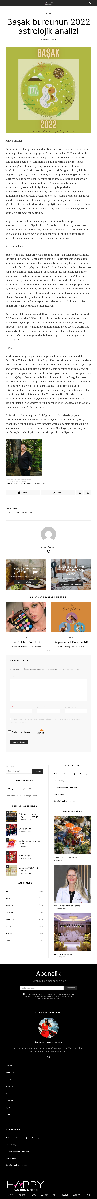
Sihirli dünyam (25, 855)
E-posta (41, 707)
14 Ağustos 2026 (60, 909)
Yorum (12, 677)
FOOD (26, 565)
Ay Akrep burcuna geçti (15, 789)
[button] (46, 651)
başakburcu (27, 512)
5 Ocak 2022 (55, 39)
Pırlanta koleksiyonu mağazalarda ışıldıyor (29, 815)
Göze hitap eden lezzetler (17, 796)
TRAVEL (9, 940)
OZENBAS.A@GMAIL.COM (14, 484)
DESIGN (9, 912)
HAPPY (9, 933)
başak (17, 512)
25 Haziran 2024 (36, 647)
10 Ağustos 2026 (60, 957)
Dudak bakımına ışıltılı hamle (29, 842)
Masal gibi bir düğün (63, 954)
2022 (9, 512)
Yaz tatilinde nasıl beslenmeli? (68, 905)
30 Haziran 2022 (78, 647)
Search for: (10, 766)
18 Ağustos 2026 (25, 873)
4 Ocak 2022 (35, 576)
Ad (11, 707)
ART (7, 891)
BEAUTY (9, 905)
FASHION (10, 919)
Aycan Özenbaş (43, 39)
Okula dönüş (25, 828)
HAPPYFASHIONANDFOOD (20, 576)
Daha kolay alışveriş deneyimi (28, 869)
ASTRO (48, 13)
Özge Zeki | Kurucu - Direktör (48, 1042)
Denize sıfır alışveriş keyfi (66, 857)
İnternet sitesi (70, 707)
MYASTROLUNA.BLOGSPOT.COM (35, 484)
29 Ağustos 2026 (25, 819)
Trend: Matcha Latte (25, 642)
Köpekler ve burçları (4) (71, 642)
